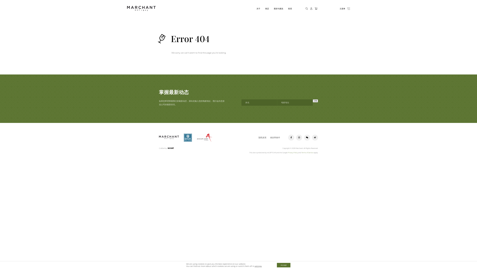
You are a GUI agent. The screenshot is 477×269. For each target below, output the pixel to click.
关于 (258, 8)
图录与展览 (278, 8)
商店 (267, 8)
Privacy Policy (293, 153)
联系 (290, 8)
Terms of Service (307, 153)
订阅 (315, 101)
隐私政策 (262, 137)
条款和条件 (275, 137)
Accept (284, 265)
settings (258, 266)
